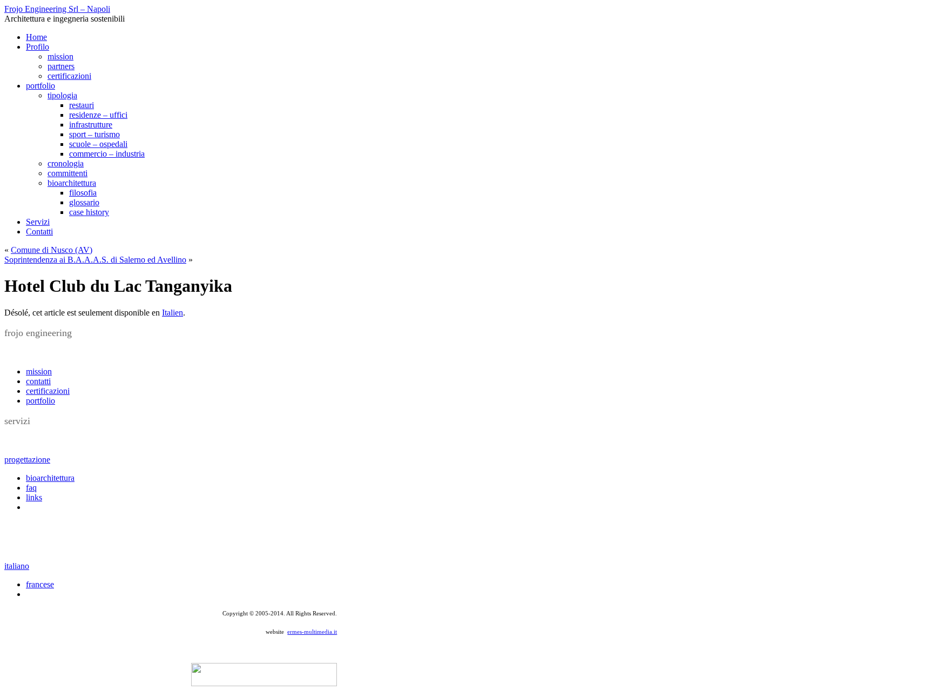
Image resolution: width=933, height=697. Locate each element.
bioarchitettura (72, 182)
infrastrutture (90, 124)
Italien (172, 312)
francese (40, 584)
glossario (84, 202)
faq (31, 487)
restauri (81, 105)
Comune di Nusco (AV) (51, 249)
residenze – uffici (98, 114)
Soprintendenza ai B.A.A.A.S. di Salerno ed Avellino (95, 259)
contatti (38, 381)
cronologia (66, 163)
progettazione (27, 459)
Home (36, 37)
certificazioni (69, 76)
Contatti (39, 231)
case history (89, 212)
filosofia (83, 192)
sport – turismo (94, 134)
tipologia (62, 95)
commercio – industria (107, 153)
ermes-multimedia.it (312, 631)
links (34, 497)
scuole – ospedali (98, 144)
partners (61, 66)
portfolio (40, 85)
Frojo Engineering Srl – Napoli (57, 9)
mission (60, 56)
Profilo (37, 46)
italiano (16, 566)
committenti (67, 173)
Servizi (38, 221)
